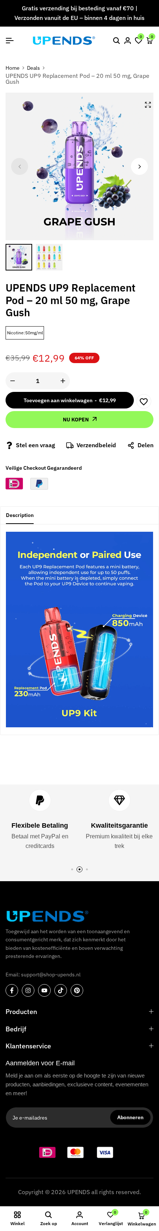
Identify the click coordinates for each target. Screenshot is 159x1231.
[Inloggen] (127, 40)
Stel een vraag (35, 445)
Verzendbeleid (96, 445)
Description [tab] (20, 515)
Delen (145, 445)
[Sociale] (12, 990)
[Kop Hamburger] (10, 41)
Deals (33, 67)
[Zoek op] (116, 40)
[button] (138, 40)
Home (13, 67)
